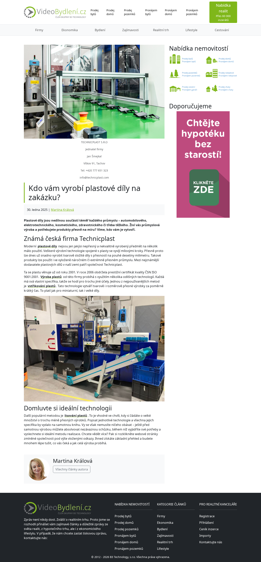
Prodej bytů (95, 12)
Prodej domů (110, 12)
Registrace (207, 516)
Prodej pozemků (129, 12)
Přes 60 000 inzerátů (223, 12)
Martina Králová (62, 210)
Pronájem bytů (151, 12)
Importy (205, 536)
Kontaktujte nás (210, 542)
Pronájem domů (171, 12)
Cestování (222, 30)
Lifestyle (191, 30)
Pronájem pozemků (192, 12)
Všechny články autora (71, 469)
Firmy (39, 30)
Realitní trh (161, 30)
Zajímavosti (130, 30)
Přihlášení (206, 523)
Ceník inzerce (209, 529)
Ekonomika (70, 30)
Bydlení (100, 30)
